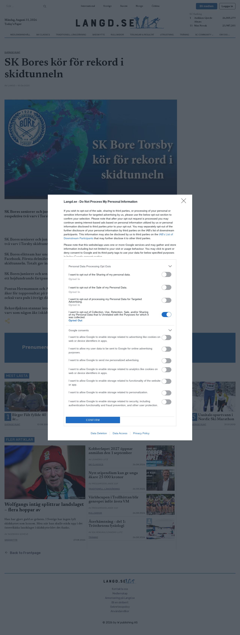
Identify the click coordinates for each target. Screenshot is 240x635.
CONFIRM (93, 420)
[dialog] (120, 317)
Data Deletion (99, 433)
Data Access (120, 433)
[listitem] (120, 266)
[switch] (166, 274)
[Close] (184, 201)
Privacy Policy (141, 433)
